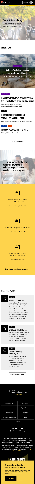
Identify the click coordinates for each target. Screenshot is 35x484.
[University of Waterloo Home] (6, 2)
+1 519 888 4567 (19, 394)
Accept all (11, 479)
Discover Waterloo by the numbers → (17, 269)
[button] (26, 2)
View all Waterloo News (17, 141)
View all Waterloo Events (17, 375)
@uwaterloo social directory (17, 431)
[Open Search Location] (32, 2)
